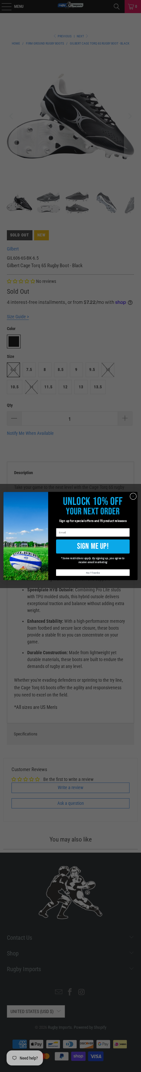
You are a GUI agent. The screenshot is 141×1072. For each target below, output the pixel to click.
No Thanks (93, 573)
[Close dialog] (133, 496)
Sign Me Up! (93, 546)
